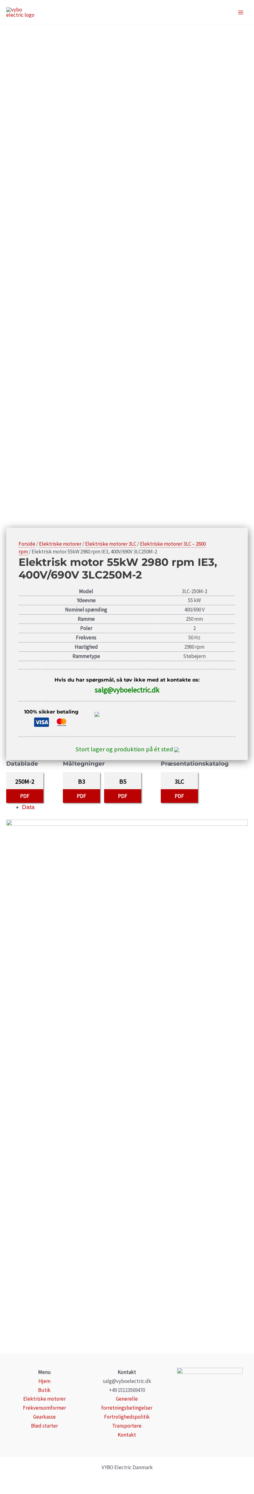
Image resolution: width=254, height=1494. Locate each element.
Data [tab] (28, 807)
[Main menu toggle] (241, 12)
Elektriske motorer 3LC (110, 543)
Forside (27, 543)
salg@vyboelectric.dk (127, 689)
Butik (44, 1390)
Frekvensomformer (44, 1407)
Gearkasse (44, 1416)
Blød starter (44, 1425)
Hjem (44, 1381)
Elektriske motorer (60, 543)
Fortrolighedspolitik (127, 1416)
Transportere (127, 1425)
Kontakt (127, 1434)
